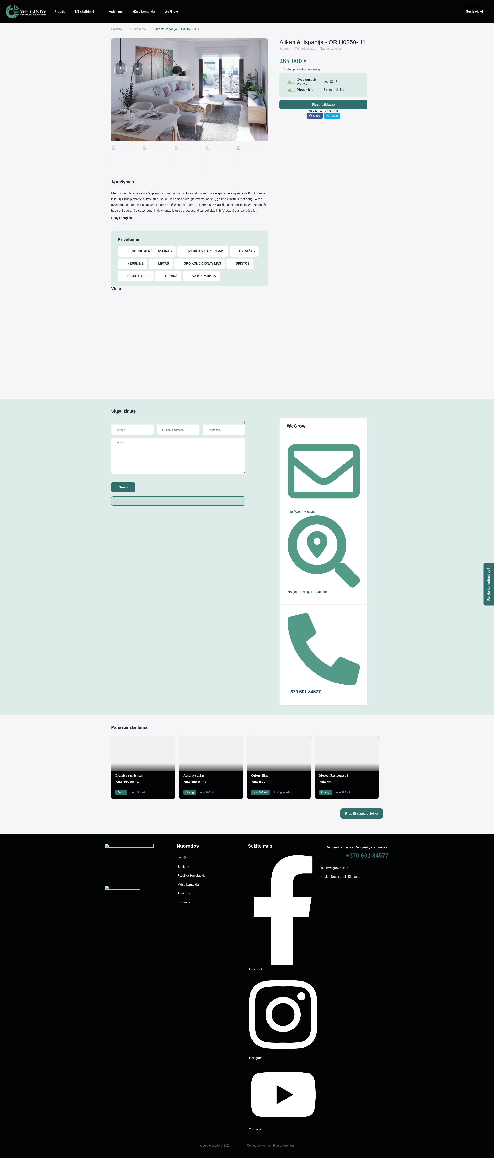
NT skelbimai (84, 11)
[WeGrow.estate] (26, 11)
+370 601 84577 (367, 855)
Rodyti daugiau (121, 218)
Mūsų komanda (143, 11)
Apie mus (116, 11)
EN (189, 11)
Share (316, 115)
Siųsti (123, 487)
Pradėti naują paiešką (361, 813)
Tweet (334, 115)
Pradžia (59, 11)
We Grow (171, 11)
